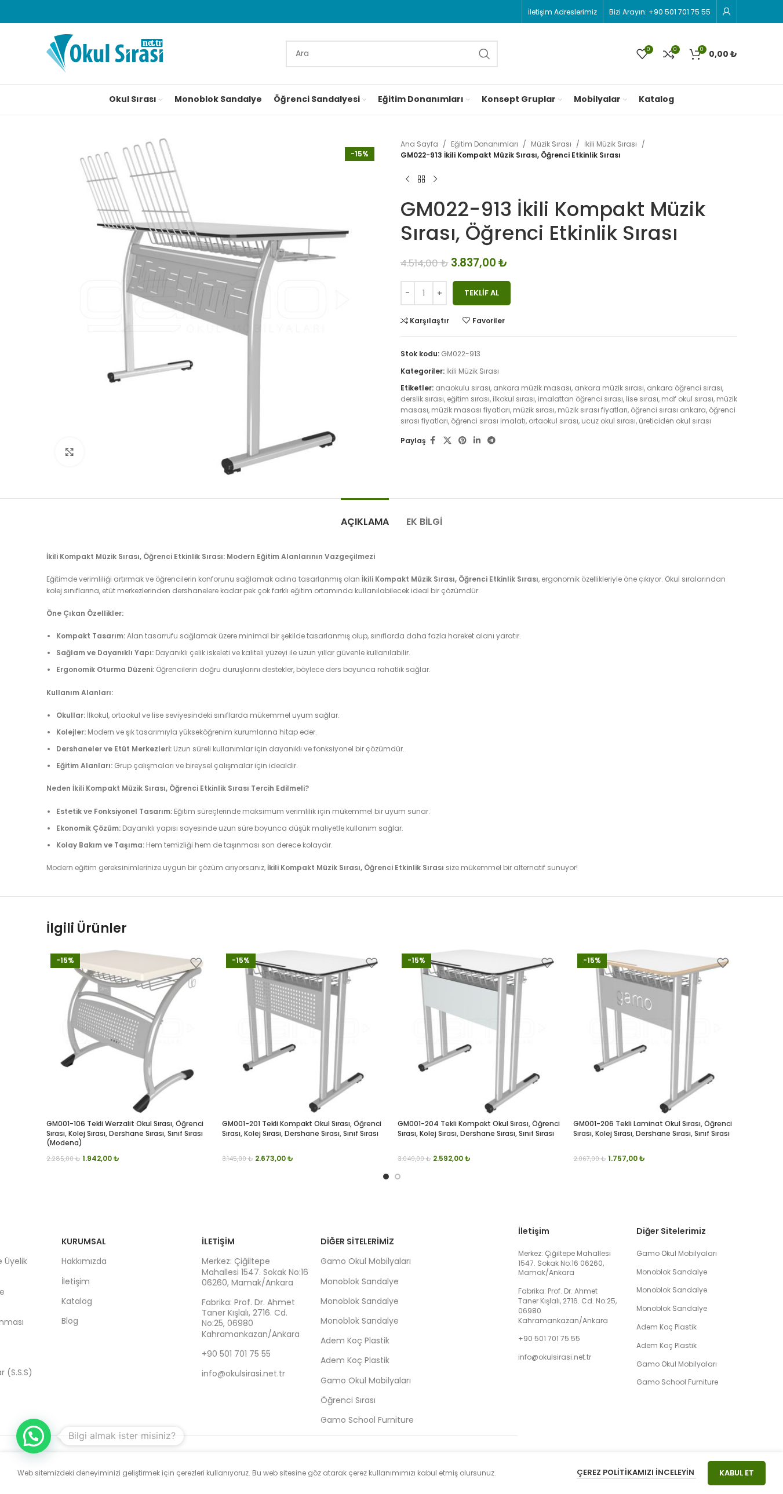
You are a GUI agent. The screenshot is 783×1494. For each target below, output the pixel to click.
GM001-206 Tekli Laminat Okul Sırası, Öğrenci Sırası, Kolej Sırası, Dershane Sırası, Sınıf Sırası (652, 1128)
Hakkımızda (84, 1261)
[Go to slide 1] (386, 1176)
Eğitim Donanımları (484, 144)
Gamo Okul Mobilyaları (366, 1261)
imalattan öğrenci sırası (580, 399)
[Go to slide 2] (397, 1176)
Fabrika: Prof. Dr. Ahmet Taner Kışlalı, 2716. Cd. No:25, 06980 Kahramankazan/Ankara (251, 1318)
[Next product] (435, 179)
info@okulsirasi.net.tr (243, 1373)
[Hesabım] (727, 11)
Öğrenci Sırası (348, 1400)
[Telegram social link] (491, 440)
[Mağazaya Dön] (421, 179)
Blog (69, 1321)
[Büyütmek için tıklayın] (69, 451)
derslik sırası (422, 399)
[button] (33, 1436)
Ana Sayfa (419, 144)
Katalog (76, 1301)
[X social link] (447, 440)
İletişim (75, 1281)
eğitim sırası (468, 399)
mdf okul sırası (687, 399)
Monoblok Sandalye (360, 1281)
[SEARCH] (484, 54)
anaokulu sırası (462, 388)
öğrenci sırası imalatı (488, 421)
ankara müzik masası (532, 388)
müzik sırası (534, 410)
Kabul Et (736, 1472)
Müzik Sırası (551, 144)
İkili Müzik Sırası (610, 144)
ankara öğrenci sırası (684, 388)
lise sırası (642, 399)
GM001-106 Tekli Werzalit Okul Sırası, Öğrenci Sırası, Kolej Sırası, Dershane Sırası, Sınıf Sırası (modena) (124, 1133)
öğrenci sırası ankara (668, 410)
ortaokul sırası (553, 421)
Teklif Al (481, 292)
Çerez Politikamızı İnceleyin (636, 1472)
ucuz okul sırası (608, 421)
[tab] (365, 516)
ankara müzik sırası (609, 388)
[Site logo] (104, 53)
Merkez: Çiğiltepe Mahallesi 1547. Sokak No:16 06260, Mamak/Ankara (255, 1271)
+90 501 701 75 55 (236, 1354)
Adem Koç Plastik (355, 1340)
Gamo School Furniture (367, 1420)
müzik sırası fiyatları (593, 410)
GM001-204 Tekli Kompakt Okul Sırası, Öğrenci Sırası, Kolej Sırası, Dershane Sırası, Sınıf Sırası (479, 1128)
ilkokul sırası (514, 399)
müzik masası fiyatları (470, 410)
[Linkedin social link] (477, 440)
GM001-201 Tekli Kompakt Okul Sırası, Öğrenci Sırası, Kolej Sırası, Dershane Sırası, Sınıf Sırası (301, 1128)
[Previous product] (407, 179)
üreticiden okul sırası (675, 421)
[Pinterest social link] (462, 440)
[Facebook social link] (433, 440)
